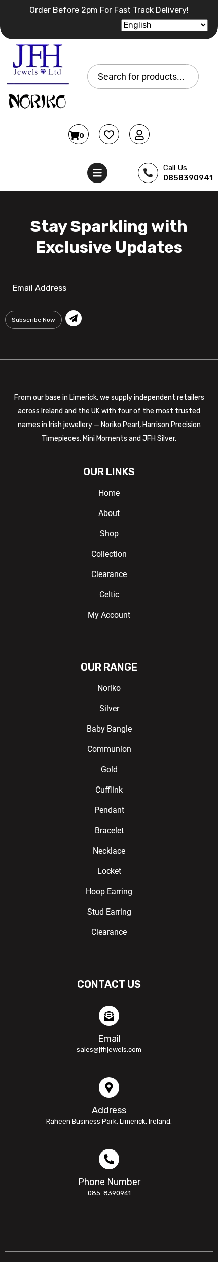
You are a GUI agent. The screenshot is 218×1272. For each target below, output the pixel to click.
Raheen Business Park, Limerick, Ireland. (109, 1121)
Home (109, 493)
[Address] (109, 1087)
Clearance (109, 574)
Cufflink (109, 790)
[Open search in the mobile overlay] (143, 76)
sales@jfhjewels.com (109, 1049)
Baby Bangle (109, 729)
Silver (109, 708)
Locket (109, 871)
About (109, 513)
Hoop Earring (109, 891)
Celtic (109, 594)
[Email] (109, 1016)
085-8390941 (109, 1193)
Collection (109, 554)
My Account (109, 615)
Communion (109, 749)
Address (109, 1110)
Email (109, 1038)
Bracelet (109, 830)
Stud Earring (109, 912)
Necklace (109, 851)
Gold (109, 769)
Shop (109, 533)
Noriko (109, 688)
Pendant (109, 810)
